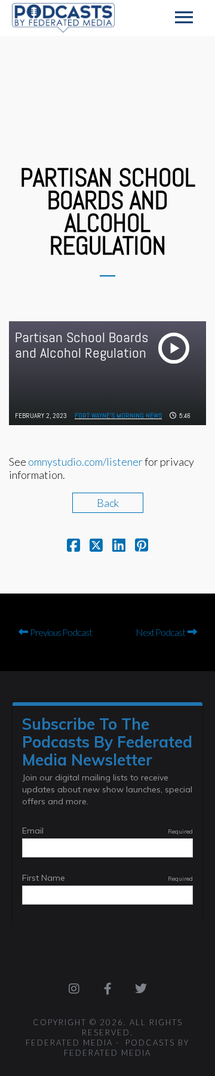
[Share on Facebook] (73, 546)
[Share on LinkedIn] (119, 546)
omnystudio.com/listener (85, 461)
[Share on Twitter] (96, 546)
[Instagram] (74, 989)
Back (108, 502)
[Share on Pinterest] (141, 546)
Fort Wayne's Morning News (118, 415)
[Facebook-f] (107, 989)
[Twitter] (141, 989)
